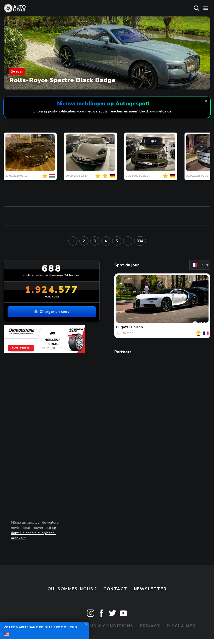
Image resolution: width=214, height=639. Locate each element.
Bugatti (123, 327)
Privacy (150, 626)
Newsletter (150, 589)
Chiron (137, 327)
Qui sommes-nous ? (72, 589)
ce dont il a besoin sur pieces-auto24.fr (33, 533)
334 (140, 240)
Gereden (16, 71)
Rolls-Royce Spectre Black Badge (62, 80)
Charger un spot (54, 311)
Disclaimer (181, 626)
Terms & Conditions (106, 626)
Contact (115, 589)
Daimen (127, 333)
